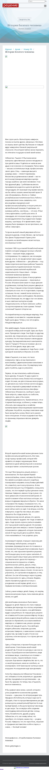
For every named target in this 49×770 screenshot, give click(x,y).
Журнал (8, 49)
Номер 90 (28, 49)
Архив (17, 49)
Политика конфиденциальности (37, 763)
